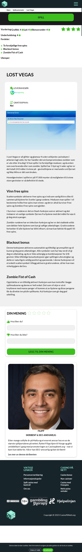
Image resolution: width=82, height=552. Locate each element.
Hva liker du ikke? (18, 334)
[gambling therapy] (39, 502)
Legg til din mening (41, 351)
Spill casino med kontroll (31, 483)
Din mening (16, 313)
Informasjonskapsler (33, 478)
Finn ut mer (35, 550)
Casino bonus (66, 475)
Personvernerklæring (33, 475)
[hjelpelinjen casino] (62, 501)
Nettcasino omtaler (65, 489)
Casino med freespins (66, 483)
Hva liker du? (16, 321)
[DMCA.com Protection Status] (13, 502)
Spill (41, 17)
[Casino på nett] (3, 4)
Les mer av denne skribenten (22, 454)
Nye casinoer (66, 478)
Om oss (27, 488)
